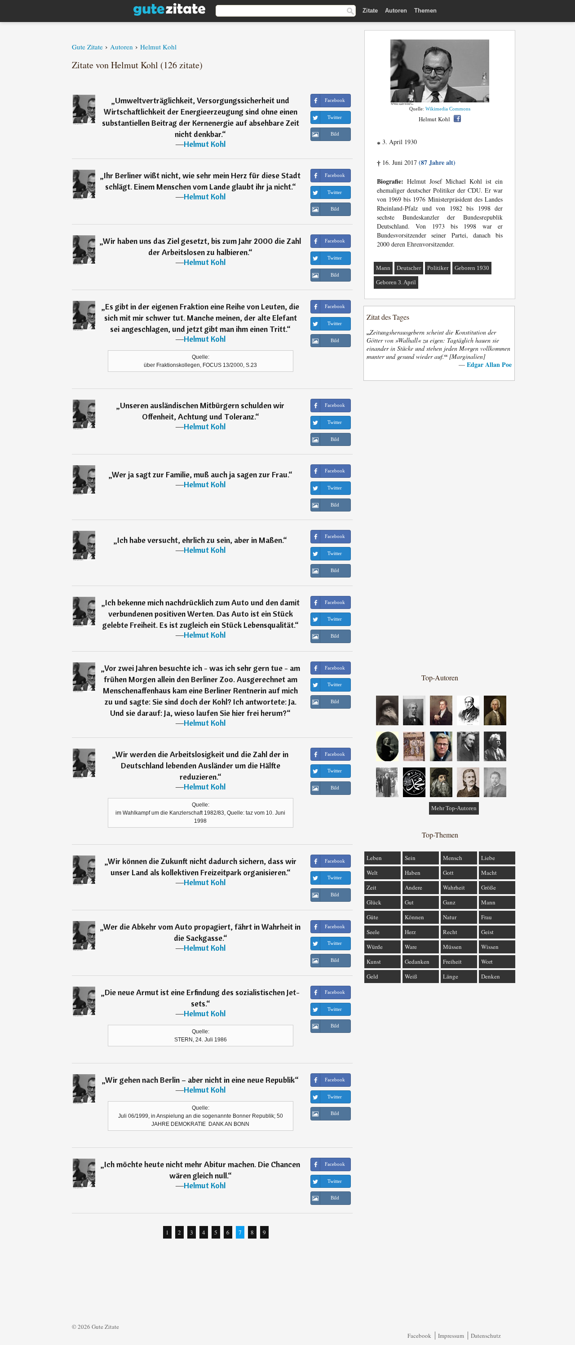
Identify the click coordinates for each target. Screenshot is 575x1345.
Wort (487, 961)
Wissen (490, 947)
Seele (373, 932)
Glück (374, 902)
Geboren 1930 (472, 268)
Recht (450, 932)
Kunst (374, 961)
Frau (486, 917)
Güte (372, 917)
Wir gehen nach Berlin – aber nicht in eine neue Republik (200, 1080)
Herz (410, 932)
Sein (410, 858)
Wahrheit (454, 887)
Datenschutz (486, 1336)
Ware (411, 947)
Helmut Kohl (205, 144)
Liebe (488, 858)
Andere (413, 887)
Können (414, 917)
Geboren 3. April (396, 282)
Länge (450, 976)
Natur (449, 917)
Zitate (370, 10)
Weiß (411, 976)
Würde (375, 947)
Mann (383, 268)
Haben (412, 873)
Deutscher (409, 268)
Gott (448, 873)
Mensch (452, 858)
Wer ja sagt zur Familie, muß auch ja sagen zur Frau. (200, 474)
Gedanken (417, 961)
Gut (409, 902)
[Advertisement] (439, 526)
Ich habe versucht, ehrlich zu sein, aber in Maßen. (200, 540)
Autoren (396, 10)
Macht (489, 873)
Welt (372, 873)
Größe (488, 887)
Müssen (452, 947)
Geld (372, 976)
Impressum (451, 1336)
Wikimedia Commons (447, 108)
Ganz (449, 902)
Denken (490, 976)
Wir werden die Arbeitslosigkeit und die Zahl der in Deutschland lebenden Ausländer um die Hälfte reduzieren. (201, 765)
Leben (374, 858)
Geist (487, 932)
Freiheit (452, 961)
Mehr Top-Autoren (454, 808)
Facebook (419, 1336)
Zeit (371, 887)
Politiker (437, 268)
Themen (425, 10)
